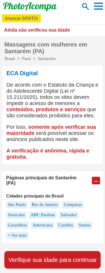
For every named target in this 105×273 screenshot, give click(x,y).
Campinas (73, 204)
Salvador (69, 214)
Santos (85, 225)
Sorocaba (16, 214)
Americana (42, 225)
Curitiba (65, 225)
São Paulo (17, 204)
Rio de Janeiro (45, 204)
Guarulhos (17, 225)
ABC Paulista (43, 214)
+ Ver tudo (17, 235)
